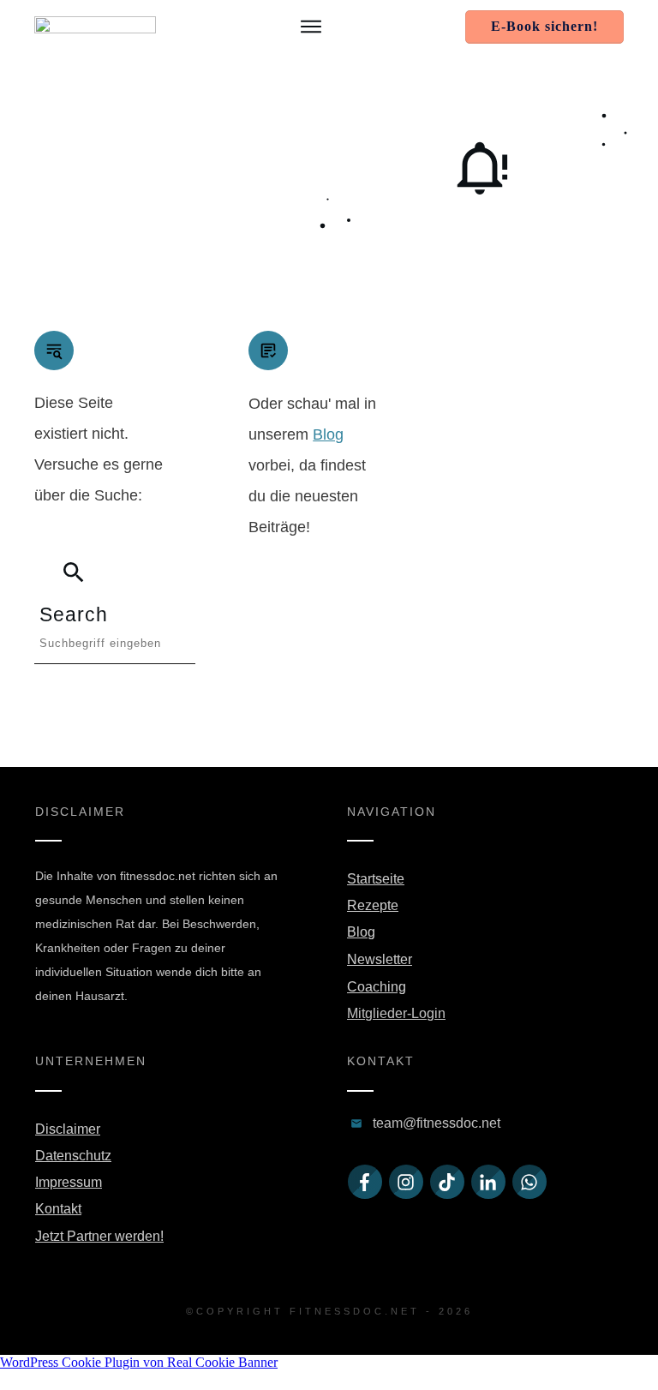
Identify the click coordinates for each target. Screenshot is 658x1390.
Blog (328, 434)
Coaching (376, 987)
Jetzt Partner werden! (99, 1236)
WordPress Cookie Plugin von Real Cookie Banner (139, 1362)
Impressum (68, 1182)
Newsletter (379, 959)
